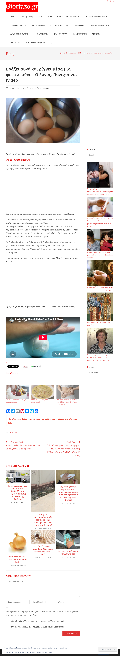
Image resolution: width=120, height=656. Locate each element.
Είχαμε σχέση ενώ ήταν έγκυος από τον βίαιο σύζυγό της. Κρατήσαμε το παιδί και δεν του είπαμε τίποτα (100, 191)
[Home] (61, 53)
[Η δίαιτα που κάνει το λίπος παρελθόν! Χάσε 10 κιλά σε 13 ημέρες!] (67, 392)
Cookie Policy (47, 652)
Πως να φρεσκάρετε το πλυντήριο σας (68, 552)
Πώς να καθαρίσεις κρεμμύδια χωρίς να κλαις (18, 559)
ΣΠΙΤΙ (32, 88)
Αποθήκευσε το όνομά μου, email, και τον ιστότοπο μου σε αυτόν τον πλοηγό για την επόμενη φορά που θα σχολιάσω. (42, 613)
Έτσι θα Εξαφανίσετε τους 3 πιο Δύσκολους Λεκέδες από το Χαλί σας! (43, 550)
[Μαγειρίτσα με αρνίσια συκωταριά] (42, 392)
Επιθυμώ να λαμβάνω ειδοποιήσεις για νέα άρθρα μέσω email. (36, 627)
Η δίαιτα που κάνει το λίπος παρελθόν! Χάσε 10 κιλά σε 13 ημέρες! (67, 402)
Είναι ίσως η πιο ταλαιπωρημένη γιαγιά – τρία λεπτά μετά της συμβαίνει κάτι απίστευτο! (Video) (99, 357)
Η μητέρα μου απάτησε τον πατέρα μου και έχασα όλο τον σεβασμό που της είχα (100, 255)
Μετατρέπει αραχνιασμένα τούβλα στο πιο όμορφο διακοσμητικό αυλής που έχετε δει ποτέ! (43, 519)
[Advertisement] (43, 195)
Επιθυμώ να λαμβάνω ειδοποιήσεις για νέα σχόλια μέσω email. (37, 621)
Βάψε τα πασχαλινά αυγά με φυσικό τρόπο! (17, 401)
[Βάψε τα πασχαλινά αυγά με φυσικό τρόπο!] (17, 392)
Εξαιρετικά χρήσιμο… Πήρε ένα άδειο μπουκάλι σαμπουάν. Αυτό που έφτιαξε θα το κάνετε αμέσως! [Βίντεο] (68, 493)
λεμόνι (16, 432)
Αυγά (11, 432)
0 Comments (45, 88)
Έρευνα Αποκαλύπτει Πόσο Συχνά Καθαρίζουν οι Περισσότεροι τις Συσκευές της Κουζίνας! (17, 492)
